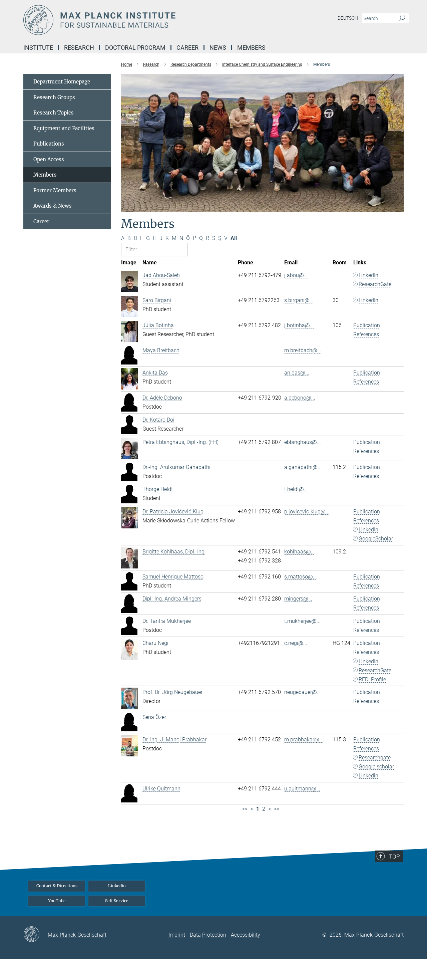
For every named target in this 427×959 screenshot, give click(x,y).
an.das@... (296, 373)
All (234, 238)
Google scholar (376, 766)
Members (45, 175)
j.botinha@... (299, 325)
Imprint (176, 935)
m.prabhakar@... (303, 739)
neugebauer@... (302, 692)
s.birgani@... (299, 300)
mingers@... (298, 598)
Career (41, 221)
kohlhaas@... (299, 551)
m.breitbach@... (302, 350)
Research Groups (54, 97)
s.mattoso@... (300, 576)
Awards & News (52, 206)
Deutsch (348, 18)
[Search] (402, 18)
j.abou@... (296, 275)
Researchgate (375, 757)
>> (276, 809)
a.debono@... (299, 398)
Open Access (48, 159)
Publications (48, 144)
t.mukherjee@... (302, 621)
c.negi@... (295, 643)
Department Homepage (61, 81)
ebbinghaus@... (302, 442)
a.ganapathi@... (303, 467)
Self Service (116, 900)
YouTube (57, 900)
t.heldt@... (296, 489)
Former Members (54, 190)
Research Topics (53, 112)
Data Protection (208, 935)
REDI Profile (372, 679)
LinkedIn (368, 275)
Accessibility (245, 935)
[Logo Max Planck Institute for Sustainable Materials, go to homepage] (148, 20)
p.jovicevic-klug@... (307, 511)
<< (245, 809)
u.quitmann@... (302, 788)
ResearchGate (375, 284)
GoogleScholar (376, 538)
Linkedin (368, 775)
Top (394, 856)
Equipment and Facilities (63, 128)
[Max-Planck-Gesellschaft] (35, 935)
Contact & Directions (56, 885)
